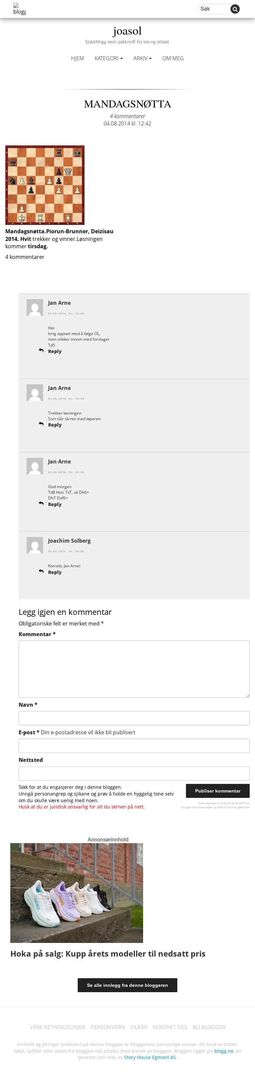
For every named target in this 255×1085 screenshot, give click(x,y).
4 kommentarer (127, 116)
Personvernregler (202, 807)
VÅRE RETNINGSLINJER (57, 1027)
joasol (127, 33)
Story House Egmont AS (150, 1057)
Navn (28, 704)
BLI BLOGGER (209, 1027)
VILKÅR (138, 1027)
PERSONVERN (108, 1027)
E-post (77, 732)
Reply (55, 351)
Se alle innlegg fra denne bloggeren (127, 985)
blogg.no (223, 1051)
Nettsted (31, 760)
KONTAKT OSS (170, 1027)
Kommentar (37, 634)
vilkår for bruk (225, 807)
